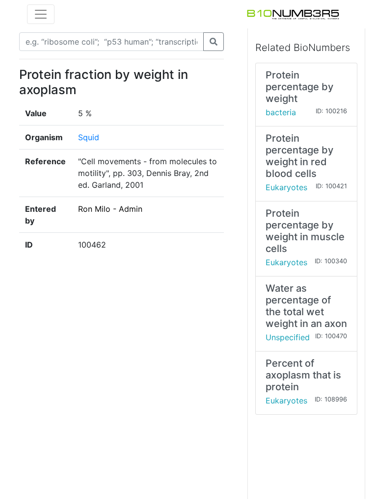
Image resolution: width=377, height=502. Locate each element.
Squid (88, 137)
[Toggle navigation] (40, 14)
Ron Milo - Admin (110, 209)
